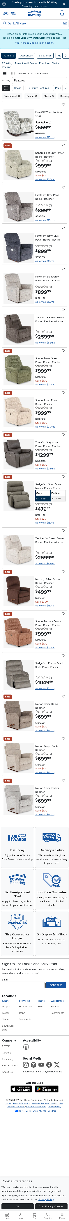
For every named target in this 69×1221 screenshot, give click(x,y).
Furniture (8, 55)
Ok (17, 1206)
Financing (7, 1059)
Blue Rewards (10, 1065)
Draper (6, 1006)
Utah (5, 1001)
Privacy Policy (46, 1199)
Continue (55, 985)
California (57, 1001)
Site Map (52, 1111)
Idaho (41, 1001)
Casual (34, 63)
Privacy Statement (16, 1106)
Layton (6, 1012)
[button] (14, 4)
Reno (22, 1012)
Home (8, 1103)
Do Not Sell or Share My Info (32, 1111)
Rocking (6, 67)
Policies (59, 1103)
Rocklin (55, 1006)
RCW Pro (7, 1046)
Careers (6, 1052)
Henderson (25, 1006)
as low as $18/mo (44, 220)
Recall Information (21, 1103)
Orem (5, 1019)
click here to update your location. (34, 42)
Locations (9, 996)
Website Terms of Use (43, 1103)
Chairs (56, 63)
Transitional (21, 63)
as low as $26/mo (45, 468)
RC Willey (7, 63)
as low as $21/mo (44, 688)
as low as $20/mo (45, 179)
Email (5, 979)
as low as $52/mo (45, 342)
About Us (7, 1072)
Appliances (26, 55)
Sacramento (57, 1012)
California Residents (36, 1106)
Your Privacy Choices (51, 1206)
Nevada (24, 1001)
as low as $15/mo (44, 137)
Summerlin (25, 1019)
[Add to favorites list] (63, 105)
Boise (41, 1006)
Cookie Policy (54, 1106)
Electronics (45, 55)
